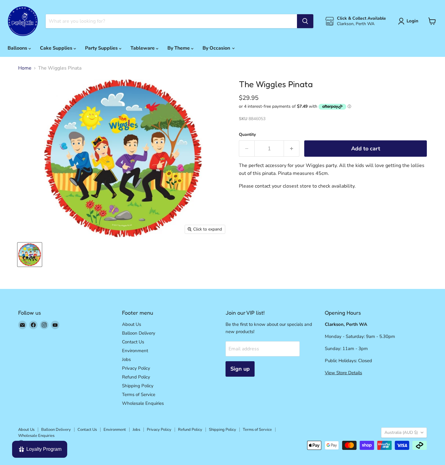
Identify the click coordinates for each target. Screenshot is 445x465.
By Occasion (217, 48)
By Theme (179, 48)
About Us (131, 324)
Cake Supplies (57, 48)
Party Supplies (102, 48)
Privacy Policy (136, 368)
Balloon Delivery (138, 333)
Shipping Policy (137, 386)
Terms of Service (138, 394)
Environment (135, 351)
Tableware (143, 48)
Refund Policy (136, 377)
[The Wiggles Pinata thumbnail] (30, 255)
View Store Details (343, 373)
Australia (401, 432)
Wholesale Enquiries (143, 403)
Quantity (247, 134)
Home (24, 68)
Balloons (18, 48)
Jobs (126, 359)
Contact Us (133, 342)
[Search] (305, 21)
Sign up (240, 368)
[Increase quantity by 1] (291, 148)
